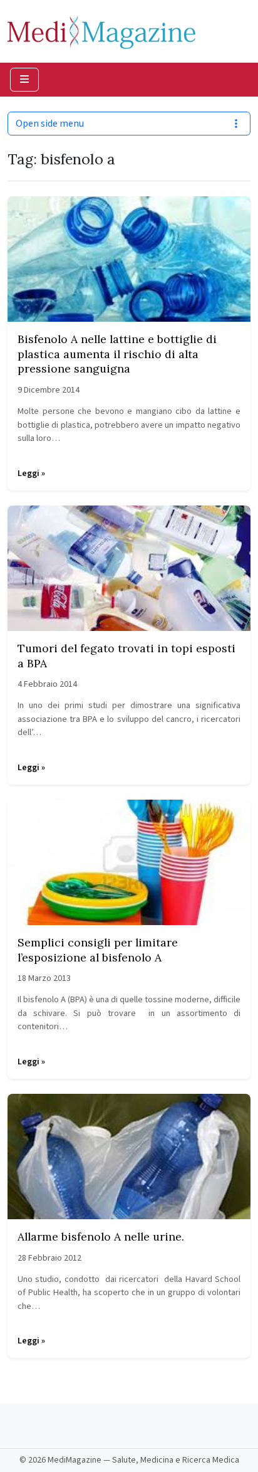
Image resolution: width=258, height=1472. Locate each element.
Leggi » (31, 473)
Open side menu (50, 123)
